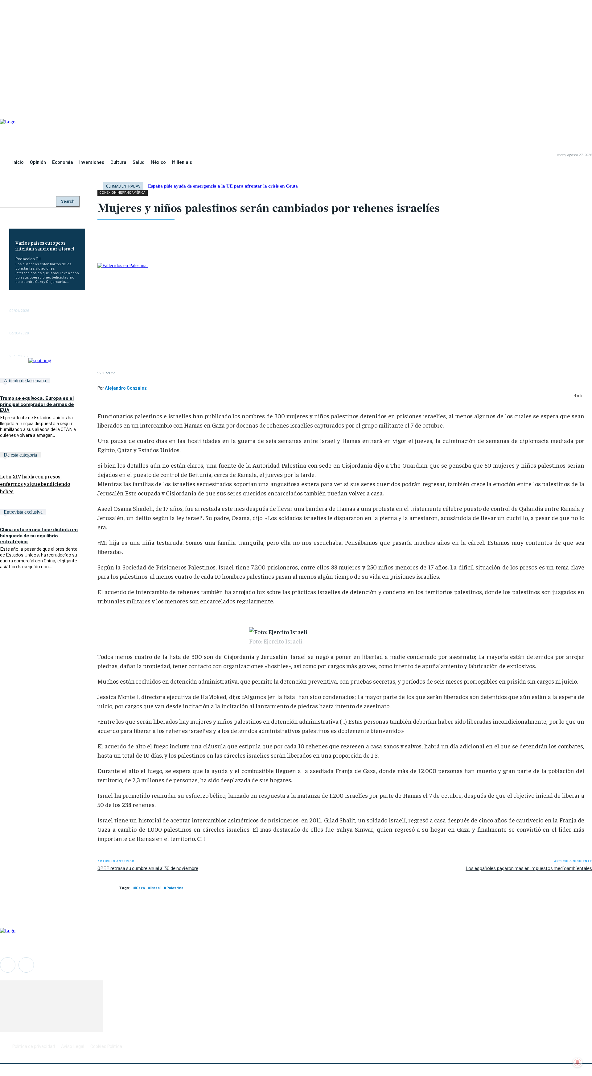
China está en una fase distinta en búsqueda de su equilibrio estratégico (39, 535)
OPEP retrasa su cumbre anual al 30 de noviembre (147, 868)
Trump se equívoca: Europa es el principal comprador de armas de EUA (37, 403)
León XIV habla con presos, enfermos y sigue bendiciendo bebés (35, 484)
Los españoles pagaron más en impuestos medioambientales (529, 868)
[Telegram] (222, 247)
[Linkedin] (176, 247)
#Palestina (173, 887)
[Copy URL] (244, 247)
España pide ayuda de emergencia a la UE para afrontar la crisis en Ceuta (223, 186)
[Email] (199, 247)
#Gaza (139, 887)
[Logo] (296, 136)
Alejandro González (126, 388)
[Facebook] (107, 247)
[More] (267, 247)
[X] (130, 247)
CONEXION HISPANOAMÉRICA (122, 192)
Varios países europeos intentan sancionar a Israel (44, 245)
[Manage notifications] (577, 1062)
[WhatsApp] (153, 247)
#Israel (154, 887)
